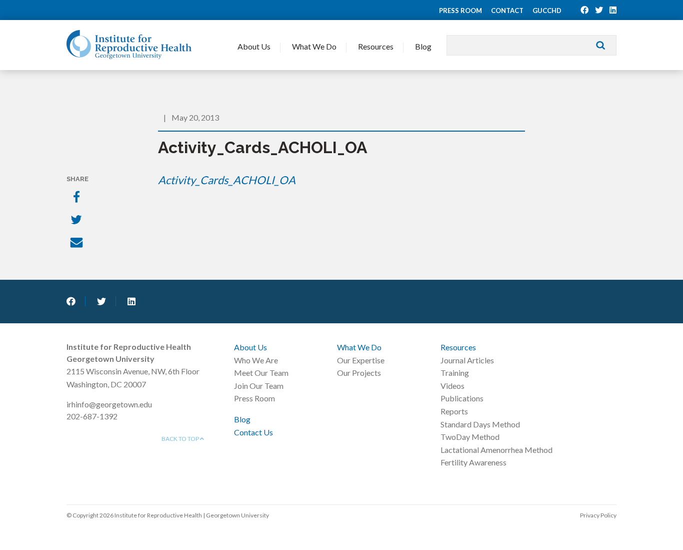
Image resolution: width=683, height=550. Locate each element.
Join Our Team (259, 385)
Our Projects (359, 372)
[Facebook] (77, 198)
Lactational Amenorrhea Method (496, 449)
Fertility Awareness (473, 462)
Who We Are (256, 360)
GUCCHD (547, 11)
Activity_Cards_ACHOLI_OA (227, 180)
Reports (454, 411)
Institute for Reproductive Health (129, 44)
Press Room (460, 11)
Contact (507, 11)
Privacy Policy (598, 515)
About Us (254, 46)
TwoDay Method (470, 436)
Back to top (181, 438)
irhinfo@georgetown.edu (109, 404)
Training (454, 372)
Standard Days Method (480, 424)
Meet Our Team (261, 372)
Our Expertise (360, 360)
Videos (452, 385)
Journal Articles (467, 360)
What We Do (314, 46)
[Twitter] (77, 221)
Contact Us (253, 432)
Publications (462, 398)
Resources (376, 46)
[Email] (77, 244)
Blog (423, 46)
